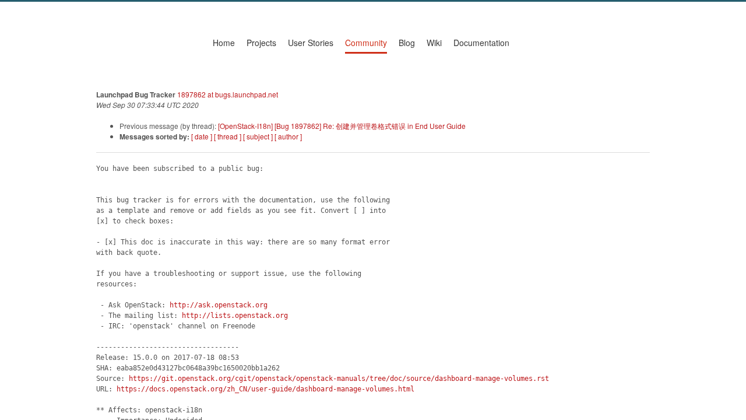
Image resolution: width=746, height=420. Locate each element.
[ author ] (288, 136)
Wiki (434, 42)
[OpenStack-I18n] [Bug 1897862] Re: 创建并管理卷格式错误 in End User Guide (342, 126)
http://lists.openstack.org (235, 316)
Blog (407, 42)
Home (224, 42)
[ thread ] (227, 136)
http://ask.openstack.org (219, 305)
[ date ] (201, 136)
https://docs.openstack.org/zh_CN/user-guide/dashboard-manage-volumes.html (265, 389)
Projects (261, 42)
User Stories (310, 42)
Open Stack (142, 45)
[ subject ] (258, 136)
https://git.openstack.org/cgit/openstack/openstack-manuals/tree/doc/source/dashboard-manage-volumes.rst (339, 378)
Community (366, 42)
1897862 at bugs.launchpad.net (227, 94)
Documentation (481, 42)
